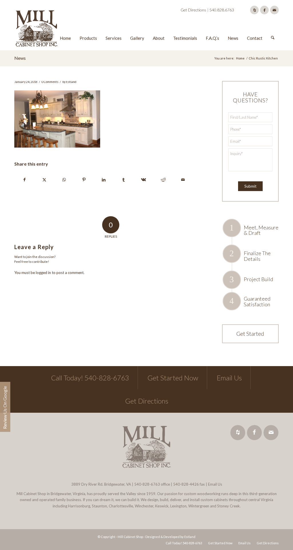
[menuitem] (65, 29)
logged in (43, 272)
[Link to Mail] (274, 10)
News (20, 58)
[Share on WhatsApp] (64, 179)
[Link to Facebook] (264, 10)
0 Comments (49, 82)
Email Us (229, 378)
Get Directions (193, 9)
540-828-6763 (147, 484)
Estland (71, 82)
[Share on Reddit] (163, 179)
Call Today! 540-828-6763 (90, 378)
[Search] (273, 29)
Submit (250, 186)
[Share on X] (44, 179)
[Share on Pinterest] (84, 179)
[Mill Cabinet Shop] (36, 29)
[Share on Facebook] (24, 179)
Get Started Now (172, 378)
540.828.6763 (221, 9)
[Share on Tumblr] (123, 179)
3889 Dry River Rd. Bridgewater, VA (101, 484)
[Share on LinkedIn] (104, 179)
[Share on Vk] (143, 179)
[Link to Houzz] (254, 10)
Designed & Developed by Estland (170, 537)
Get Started (250, 333)
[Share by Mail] (183, 179)
